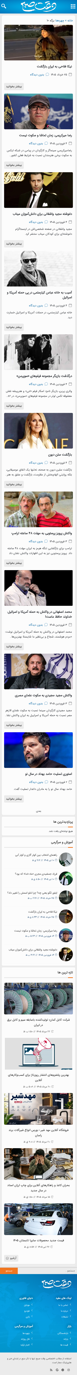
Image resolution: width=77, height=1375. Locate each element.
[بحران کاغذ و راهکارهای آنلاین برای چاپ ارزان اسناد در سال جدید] (38, 1164)
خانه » (69, 20)
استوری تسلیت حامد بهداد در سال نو (48, 774)
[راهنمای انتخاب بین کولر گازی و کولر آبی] (66, 860)
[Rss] (51, 1370)
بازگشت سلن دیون (60, 454)
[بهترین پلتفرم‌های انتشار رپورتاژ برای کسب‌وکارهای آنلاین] (38, 1054)
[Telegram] (63, 1370)
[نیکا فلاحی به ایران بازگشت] (66, 916)
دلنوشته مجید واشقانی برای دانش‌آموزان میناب (42, 214)
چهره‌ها (59, 20)
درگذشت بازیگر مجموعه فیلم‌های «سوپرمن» (44, 376)
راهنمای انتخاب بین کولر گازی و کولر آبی (36, 855)
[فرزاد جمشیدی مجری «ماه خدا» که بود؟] (66, 878)
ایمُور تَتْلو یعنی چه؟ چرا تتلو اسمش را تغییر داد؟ (32, 893)
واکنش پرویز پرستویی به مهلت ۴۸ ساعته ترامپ (41, 533)
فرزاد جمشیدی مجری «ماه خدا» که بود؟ (36, 874)
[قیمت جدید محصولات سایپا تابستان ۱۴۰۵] (38, 1219)
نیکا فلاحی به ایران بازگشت (54, 66)
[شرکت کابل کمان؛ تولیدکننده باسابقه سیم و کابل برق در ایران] (38, 998)
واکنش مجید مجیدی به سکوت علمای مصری (43, 695)
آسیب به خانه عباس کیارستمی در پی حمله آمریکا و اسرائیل (39, 295)
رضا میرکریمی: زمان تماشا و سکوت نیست (45, 135)
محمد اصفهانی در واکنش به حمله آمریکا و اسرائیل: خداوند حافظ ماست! (39, 614)
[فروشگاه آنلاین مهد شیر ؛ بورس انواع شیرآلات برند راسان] (38, 1109)
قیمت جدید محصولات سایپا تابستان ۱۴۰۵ (38, 1240)
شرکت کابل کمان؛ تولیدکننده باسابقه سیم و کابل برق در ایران (38, 1022)
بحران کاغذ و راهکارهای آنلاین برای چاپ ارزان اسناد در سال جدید (38, 1188)
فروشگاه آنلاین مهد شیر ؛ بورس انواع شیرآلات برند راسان (39, 1133)
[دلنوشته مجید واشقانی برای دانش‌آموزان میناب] (66, 954)
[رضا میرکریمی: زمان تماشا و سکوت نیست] (66, 935)
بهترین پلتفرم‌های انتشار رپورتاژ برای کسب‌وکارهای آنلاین (38, 1078)
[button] (3, 6)
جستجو (9, 1271)
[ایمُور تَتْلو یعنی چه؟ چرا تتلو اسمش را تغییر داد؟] (66, 897)
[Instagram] (68, 1370)
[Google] (57, 1370)
